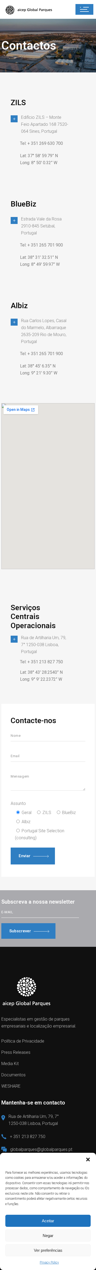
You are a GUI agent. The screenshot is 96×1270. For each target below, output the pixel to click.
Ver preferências (48, 1250)
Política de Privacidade (22, 1041)
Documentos (13, 1074)
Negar (48, 1235)
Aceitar (48, 1221)
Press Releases (15, 1052)
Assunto (18, 803)
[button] (88, 1159)
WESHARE (11, 1086)
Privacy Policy (49, 1262)
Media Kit (10, 1063)
